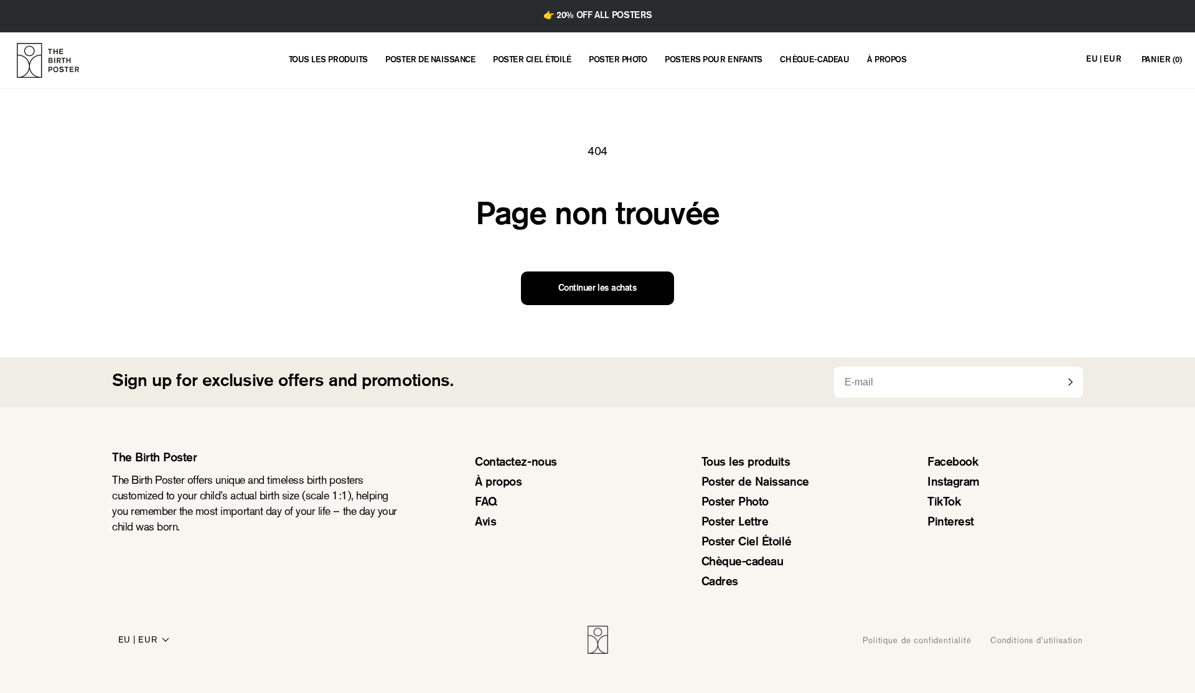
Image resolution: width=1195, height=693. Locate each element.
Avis (485, 523)
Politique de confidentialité (917, 639)
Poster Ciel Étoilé (746, 543)
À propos (498, 483)
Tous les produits (745, 463)
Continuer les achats (597, 288)
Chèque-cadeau (742, 562)
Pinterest (950, 523)
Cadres (719, 582)
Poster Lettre (735, 523)
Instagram (953, 483)
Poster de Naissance (755, 483)
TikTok (943, 503)
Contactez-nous (515, 463)
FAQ (486, 503)
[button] (1161, 60)
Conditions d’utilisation (1036, 639)
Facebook (952, 463)
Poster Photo (735, 503)
